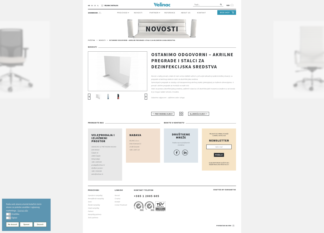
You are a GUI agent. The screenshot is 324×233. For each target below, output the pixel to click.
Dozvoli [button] (40, 224)
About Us (186, 13)
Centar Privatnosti (121, 205)
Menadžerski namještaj (96, 198)
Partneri (154, 13)
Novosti (138, 13)
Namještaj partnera (94, 214)
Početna (91, 40)
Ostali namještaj (93, 208)
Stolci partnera (93, 217)
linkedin (185, 152)
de (95, 5)
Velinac (162, 5)
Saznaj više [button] (22, 211)
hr (89, 5)
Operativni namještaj (95, 195)
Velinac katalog (111, 5)
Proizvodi (122, 13)
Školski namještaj (94, 205)
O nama (117, 198)
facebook (177, 152)
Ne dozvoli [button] (12, 224)
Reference (170, 13)
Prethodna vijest (164, 114)
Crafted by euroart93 (224, 190)
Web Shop (225, 12)
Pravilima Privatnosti (221, 164)
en (92, 5)
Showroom (93, 13)
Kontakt (201, 13)
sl (98, 5)
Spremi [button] (26, 224)
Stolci (90, 202)
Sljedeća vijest (198, 114)
